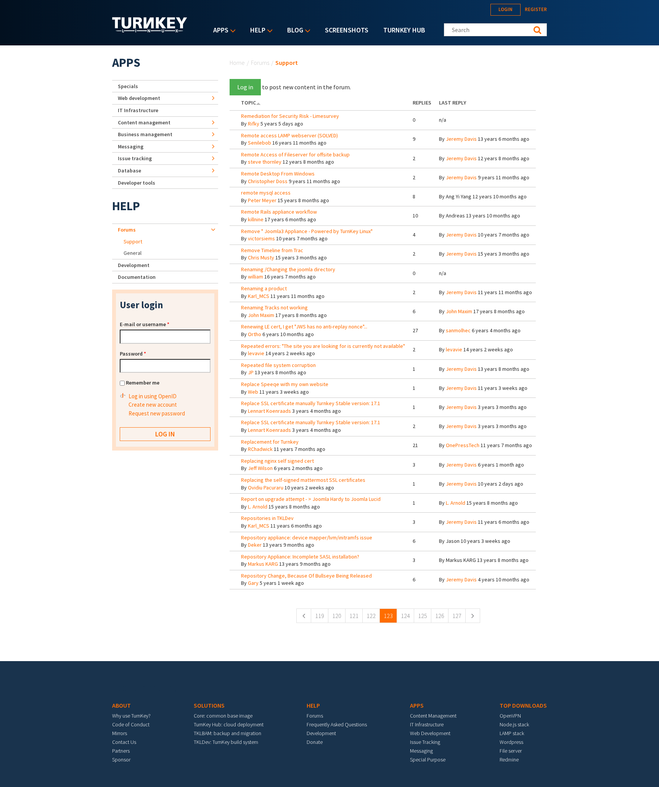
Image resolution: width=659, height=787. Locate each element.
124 (405, 616)
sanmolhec (458, 330)
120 (336, 616)
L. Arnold (257, 506)
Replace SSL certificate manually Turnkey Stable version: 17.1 (310, 403)
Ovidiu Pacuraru (265, 487)
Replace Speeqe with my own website (284, 384)
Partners (121, 750)
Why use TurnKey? (131, 715)
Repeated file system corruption (278, 365)
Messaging (130, 146)
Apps (218, 31)
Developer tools (136, 182)
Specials (128, 86)
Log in (245, 87)
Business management (145, 134)
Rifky (253, 123)
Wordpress (511, 742)
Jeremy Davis (461, 138)
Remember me (142, 382)
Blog (293, 31)
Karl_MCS (258, 296)
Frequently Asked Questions (337, 724)
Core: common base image (223, 715)
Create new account (153, 404)
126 (439, 616)
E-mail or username (144, 324)
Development (133, 265)
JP (251, 372)
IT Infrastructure (138, 110)
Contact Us (124, 742)
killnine (256, 219)
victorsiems (261, 238)
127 (456, 616)
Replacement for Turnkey (270, 441)
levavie (256, 353)
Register (536, 9)
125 (422, 616)
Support (133, 241)
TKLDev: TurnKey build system (226, 742)
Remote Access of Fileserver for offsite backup (295, 154)
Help (255, 31)
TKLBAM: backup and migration (227, 733)
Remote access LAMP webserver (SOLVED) (289, 135)
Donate (315, 742)
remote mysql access (266, 192)
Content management (144, 122)
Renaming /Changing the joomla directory (288, 269)
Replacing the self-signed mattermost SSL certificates (303, 479)
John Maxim (261, 315)
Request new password (157, 413)
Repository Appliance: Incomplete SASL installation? (300, 556)
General (132, 252)
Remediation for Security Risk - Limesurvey (290, 116)
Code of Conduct (130, 724)
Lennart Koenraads (269, 410)
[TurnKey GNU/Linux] (149, 30)
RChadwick (260, 449)
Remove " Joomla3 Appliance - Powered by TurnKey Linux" (307, 231)
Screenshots (346, 30)
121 (353, 616)
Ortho (254, 334)
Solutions (209, 705)
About (121, 705)
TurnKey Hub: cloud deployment (229, 724)
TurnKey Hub (404, 30)
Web (253, 391)
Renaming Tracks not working (274, 307)
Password (133, 353)
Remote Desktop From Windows (278, 173)
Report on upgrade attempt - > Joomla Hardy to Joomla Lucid (311, 499)
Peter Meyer (262, 200)
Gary (253, 582)
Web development (139, 98)
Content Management (433, 715)
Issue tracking (135, 158)
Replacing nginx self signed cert (277, 460)
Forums (260, 62)
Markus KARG (263, 563)
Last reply (452, 102)
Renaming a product (264, 288)
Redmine (509, 759)
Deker (255, 544)
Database (129, 170)
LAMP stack (512, 733)
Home (237, 62)
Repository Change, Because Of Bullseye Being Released (306, 575)
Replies (422, 102)
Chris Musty (261, 257)
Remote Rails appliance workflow (279, 211)
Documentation (137, 277)
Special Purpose (427, 759)
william (255, 276)
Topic (248, 102)
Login (505, 9)
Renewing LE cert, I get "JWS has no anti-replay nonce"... (304, 326)
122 (371, 616)
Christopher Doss (268, 181)
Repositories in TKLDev (267, 518)
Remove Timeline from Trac (272, 250)
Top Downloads (523, 705)
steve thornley (264, 161)
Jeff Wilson (260, 468)
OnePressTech (462, 445)
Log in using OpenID (153, 396)
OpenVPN (510, 715)
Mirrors (119, 733)
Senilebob (259, 142)
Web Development (430, 733)
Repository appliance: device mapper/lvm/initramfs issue (306, 537)
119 (319, 616)
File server (511, 750)
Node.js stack (514, 724)
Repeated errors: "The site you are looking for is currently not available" (323, 346)
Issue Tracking (425, 742)
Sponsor (121, 759)
